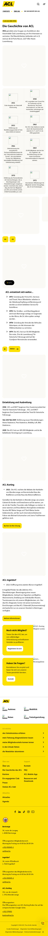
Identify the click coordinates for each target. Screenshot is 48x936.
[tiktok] (24, 811)
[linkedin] (19, 811)
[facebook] (15, 811)
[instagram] (28, 811)
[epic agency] (43, 932)
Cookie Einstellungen (13, 929)
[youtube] (32, 811)
